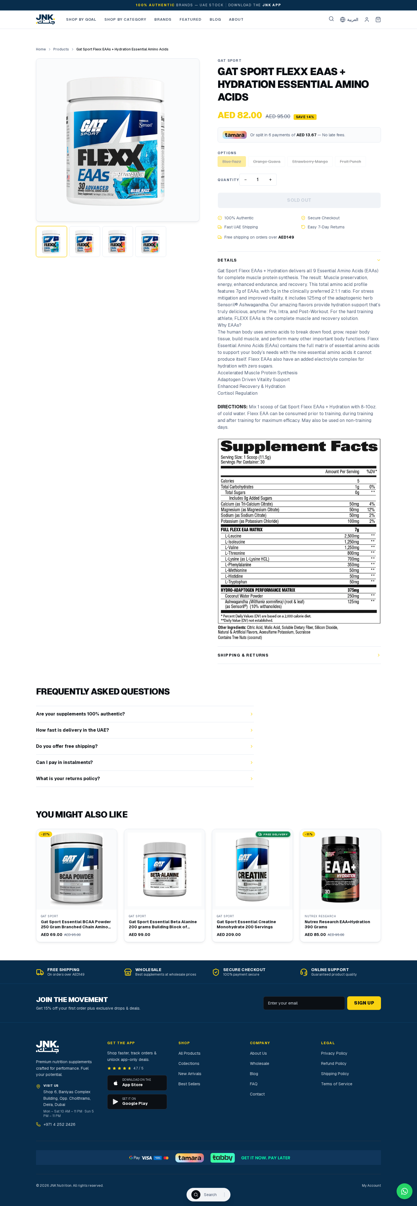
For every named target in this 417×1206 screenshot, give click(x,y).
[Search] (331, 19)
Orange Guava (266, 161)
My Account (371, 1185)
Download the (254, 5)
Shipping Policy (335, 1073)
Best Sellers (189, 1083)
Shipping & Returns (243, 655)
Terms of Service (336, 1083)
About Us (258, 1053)
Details (227, 260)
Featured (190, 19)
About (236, 19)
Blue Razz (231, 161)
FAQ (254, 1083)
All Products (189, 1053)
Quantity (228, 180)
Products (61, 49)
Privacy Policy (334, 1053)
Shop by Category (125, 19)
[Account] (367, 19)
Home (41, 49)
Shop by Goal (81, 19)
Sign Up (364, 1003)
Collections (188, 1063)
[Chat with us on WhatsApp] (404, 1191)
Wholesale (259, 1063)
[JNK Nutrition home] (45, 19)
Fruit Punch (350, 161)
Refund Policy (334, 1063)
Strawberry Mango (310, 161)
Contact (257, 1094)
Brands (163, 19)
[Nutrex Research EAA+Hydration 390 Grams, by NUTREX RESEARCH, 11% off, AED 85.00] (340, 885)
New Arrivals (189, 1073)
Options (227, 153)
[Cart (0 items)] (378, 19)
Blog (215, 19)
